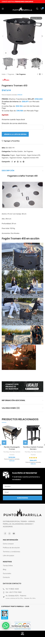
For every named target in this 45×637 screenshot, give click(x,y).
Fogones (11, 74)
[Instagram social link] (9, 533)
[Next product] (42, 74)
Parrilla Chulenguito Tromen (12, 448)
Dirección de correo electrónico (14, 123)
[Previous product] (37, 74)
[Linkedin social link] (20, 161)
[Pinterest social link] (17, 161)
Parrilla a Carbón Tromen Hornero (33, 448)
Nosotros (7, 562)
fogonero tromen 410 (31, 158)
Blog (4, 569)
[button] (25, 442)
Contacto (6, 577)
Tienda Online (8, 566)
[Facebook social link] (12, 161)
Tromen (11, 455)
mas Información (10, 540)
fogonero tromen (16, 158)
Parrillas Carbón (17, 151)
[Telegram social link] (23, 161)
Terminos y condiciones (11, 552)
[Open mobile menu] (3, 8)
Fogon (12, 155)
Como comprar (8, 544)
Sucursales (7, 573)
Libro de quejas (8, 556)
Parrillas (6, 452)
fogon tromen (21, 155)
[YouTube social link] (14, 533)
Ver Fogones (21, 74)
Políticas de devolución (11, 548)
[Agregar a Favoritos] (19, 428)
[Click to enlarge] (5, 53)
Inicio (4, 74)
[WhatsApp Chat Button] (5, 625)
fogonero (5, 158)
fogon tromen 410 (33, 155)
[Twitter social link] (14, 161)
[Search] (37, 8)
